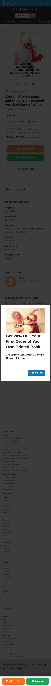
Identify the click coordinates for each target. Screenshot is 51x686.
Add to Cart (15, 681)
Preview (39, 681)
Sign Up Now (36, 372)
